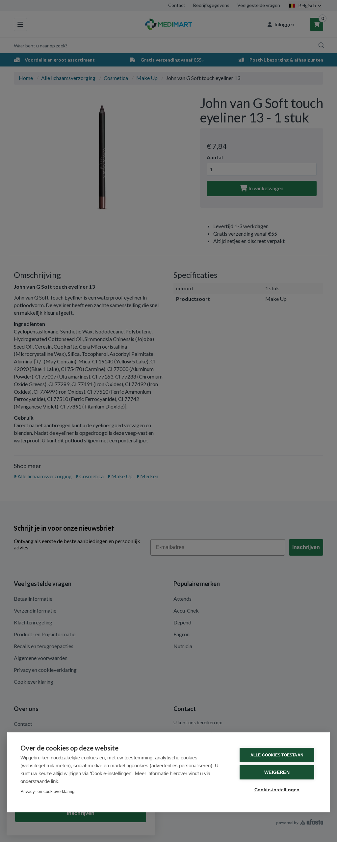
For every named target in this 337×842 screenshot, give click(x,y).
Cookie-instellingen (277, 789)
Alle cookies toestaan (276, 755)
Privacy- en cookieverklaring (47, 791)
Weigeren (277, 772)
